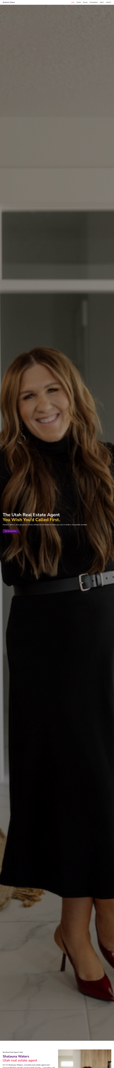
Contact (108, 2)
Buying (79, 2)
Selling (85, 2)
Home (72, 2)
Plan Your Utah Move (10, 531)
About (102, 2)
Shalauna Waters (9, 2)
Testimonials (94, 2)
